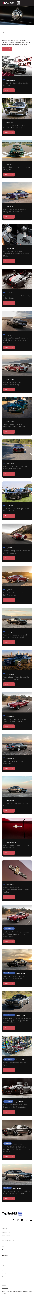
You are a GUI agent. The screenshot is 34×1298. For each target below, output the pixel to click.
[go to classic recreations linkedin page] (22, 1220)
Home (3, 1259)
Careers (4, 1271)
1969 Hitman (5, 1244)
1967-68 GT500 (6, 1238)
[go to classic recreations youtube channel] (31, 1220)
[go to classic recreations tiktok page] (27, 1220)
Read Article (9, 90)
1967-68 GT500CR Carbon (8, 1241)
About (3, 1268)
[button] (30, 3)
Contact (4, 1274)
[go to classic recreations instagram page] (18, 1220)
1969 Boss (4, 1247)
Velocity (24, 1291)
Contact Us (7, 49)
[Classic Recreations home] (11, 3)
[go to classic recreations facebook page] (13, 1220)
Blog (3, 1265)
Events (3, 1262)
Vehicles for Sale (6, 1232)
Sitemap (4, 1277)
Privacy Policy (5, 1288)
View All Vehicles (6, 1235)
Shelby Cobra (5, 1250)
